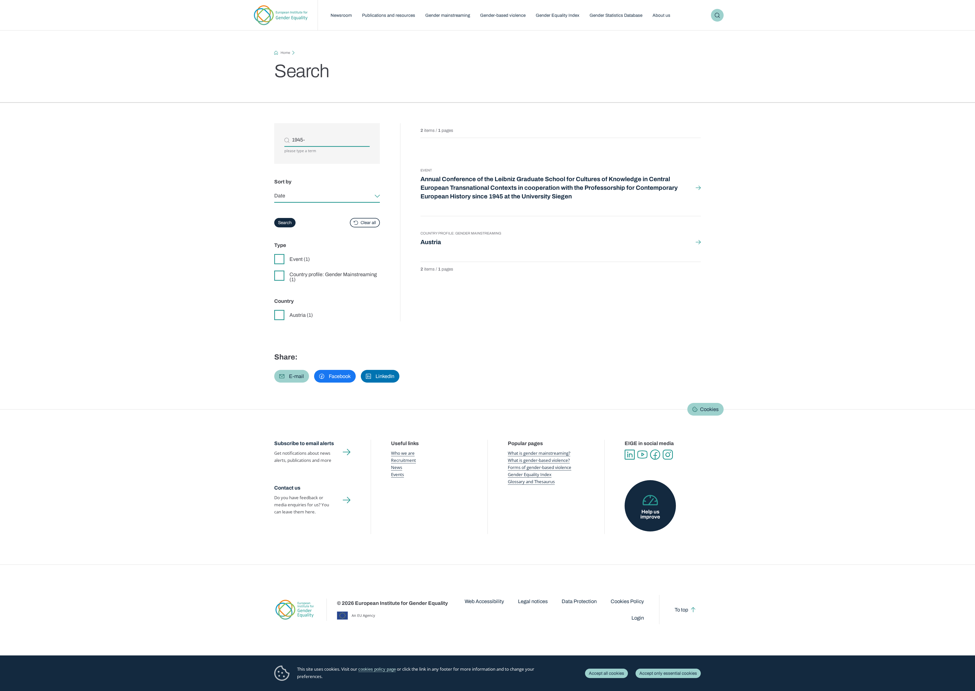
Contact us (287, 488)
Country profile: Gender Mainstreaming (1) (333, 277)
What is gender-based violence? (539, 460)
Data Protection (579, 601)
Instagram (668, 455)
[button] (291, 376)
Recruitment (403, 460)
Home (285, 53)
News (396, 467)
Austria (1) (301, 315)
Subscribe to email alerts (304, 443)
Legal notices (533, 601)
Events (397, 474)
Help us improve (650, 514)
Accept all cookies (606, 673)
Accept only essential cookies (668, 673)
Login (637, 618)
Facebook (655, 455)
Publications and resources (388, 15)
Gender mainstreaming (447, 15)
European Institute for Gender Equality (280, 15)
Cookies (709, 409)
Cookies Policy (627, 601)
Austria (430, 242)
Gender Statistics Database (616, 15)
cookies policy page (377, 669)
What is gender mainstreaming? (539, 453)
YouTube (642, 455)
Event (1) (299, 259)
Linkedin (630, 455)
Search (717, 15)
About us (661, 15)
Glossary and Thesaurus (531, 481)
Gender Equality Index (557, 15)
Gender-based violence (503, 15)
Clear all (368, 222)
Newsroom (341, 15)
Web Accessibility (484, 601)
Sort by (282, 181)
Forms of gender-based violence (539, 467)
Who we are (403, 453)
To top (681, 610)
